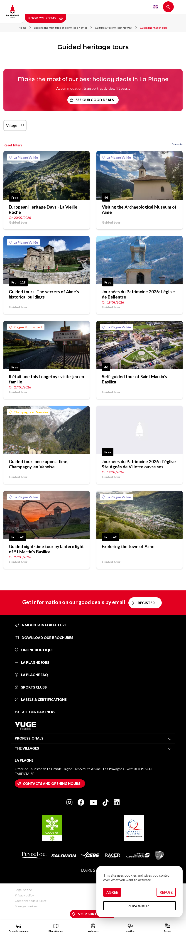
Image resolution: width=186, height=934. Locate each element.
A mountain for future (44, 625)
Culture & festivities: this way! (113, 27)
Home (22, 27)
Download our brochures (47, 637)
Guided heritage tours (153, 27)
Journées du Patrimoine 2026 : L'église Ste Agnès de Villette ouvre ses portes (139, 464)
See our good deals (95, 100)
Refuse (166, 892)
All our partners (38, 712)
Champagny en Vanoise (31, 412)
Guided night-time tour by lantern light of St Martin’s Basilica (46, 549)
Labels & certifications (43, 699)
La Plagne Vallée (26, 157)
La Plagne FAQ (34, 675)
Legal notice (23, 890)
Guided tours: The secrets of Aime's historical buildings (44, 294)
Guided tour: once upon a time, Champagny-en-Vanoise (38, 464)
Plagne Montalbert (28, 327)
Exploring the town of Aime (128, 546)
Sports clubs (33, 687)
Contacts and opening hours (51, 783)
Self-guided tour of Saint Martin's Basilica (134, 379)
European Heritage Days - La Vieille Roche (43, 209)
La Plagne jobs (34, 662)
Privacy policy (24, 895)
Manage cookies (26, 906)
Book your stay (42, 18)
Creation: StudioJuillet (30, 901)
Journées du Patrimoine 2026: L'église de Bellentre (138, 294)
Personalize (139, 905)
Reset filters (12, 145)
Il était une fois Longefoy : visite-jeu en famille (46, 379)
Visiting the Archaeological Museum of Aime (139, 209)
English (155, 6)
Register (146, 603)
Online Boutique (37, 650)
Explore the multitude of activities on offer (60, 27)
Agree (112, 892)
